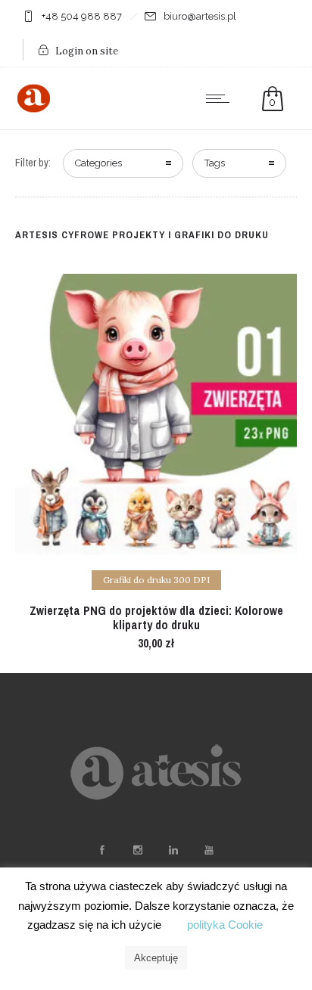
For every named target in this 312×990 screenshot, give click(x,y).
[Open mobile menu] (221, 98)
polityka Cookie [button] (225, 924)
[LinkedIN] (172, 850)
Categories (98, 163)
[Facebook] (101, 850)
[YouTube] (208, 850)
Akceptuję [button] (156, 958)
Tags (214, 163)
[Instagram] (137, 850)
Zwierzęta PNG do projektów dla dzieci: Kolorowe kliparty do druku (156, 617)
